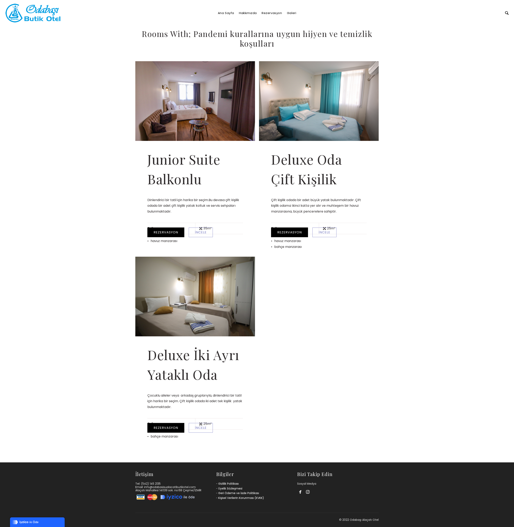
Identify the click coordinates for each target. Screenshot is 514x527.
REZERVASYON (166, 232)
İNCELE (201, 232)
